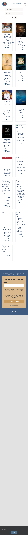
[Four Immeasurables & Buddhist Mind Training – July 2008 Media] (21, 91)
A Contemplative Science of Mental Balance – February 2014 (21, 42)
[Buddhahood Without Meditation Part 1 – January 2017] (21, 55)
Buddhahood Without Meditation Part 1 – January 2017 (20, 74)
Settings (23, 527)
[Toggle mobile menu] (25, 2)
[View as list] (15, 17)
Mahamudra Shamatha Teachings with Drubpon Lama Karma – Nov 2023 (7, 171)
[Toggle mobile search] (25, 4)
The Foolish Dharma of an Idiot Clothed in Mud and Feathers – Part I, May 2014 (7, 232)
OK (14, 532)
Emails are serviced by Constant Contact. (14, 296)
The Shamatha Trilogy (7, 255)
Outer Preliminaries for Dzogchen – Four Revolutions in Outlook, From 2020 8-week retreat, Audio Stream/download (22, 166)
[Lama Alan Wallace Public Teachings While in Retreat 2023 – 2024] (21, 125)
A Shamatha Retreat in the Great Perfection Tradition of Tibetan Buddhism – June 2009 (7, 76)
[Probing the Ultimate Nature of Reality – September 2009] (7, 181)
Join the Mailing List (14, 301)
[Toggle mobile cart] (25, 5)
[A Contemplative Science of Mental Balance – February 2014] (21, 24)
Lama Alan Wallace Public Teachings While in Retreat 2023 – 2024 (20, 137)
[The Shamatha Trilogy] (7, 246)
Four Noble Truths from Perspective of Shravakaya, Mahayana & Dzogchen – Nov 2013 (7, 144)
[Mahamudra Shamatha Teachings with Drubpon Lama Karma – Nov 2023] (7, 158)
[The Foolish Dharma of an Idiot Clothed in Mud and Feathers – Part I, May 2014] (7, 213)
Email (5, 282)
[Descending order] (21, 9)
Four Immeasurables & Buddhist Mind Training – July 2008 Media (21, 110)
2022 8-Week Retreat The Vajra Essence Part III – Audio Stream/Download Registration (8, 39)
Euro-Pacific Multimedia (18, 274)
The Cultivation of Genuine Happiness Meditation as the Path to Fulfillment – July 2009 (21, 194)
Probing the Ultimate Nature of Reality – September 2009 (7, 199)
